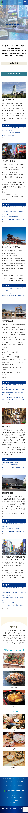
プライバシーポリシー (11, 785)
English (19, 2)
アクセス (7, 782)
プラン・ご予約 (16, 778)
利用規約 (20, 785)
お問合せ (12, 782)
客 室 (4, 778)
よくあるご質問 (19, 782)
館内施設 (9, 778)
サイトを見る (5, 137)
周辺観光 (23, 778)
